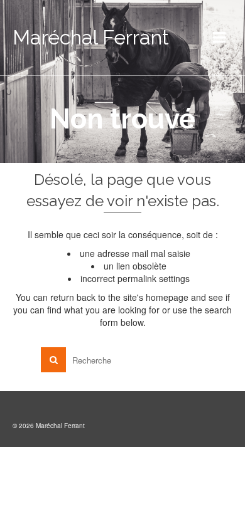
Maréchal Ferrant (91, 37)
